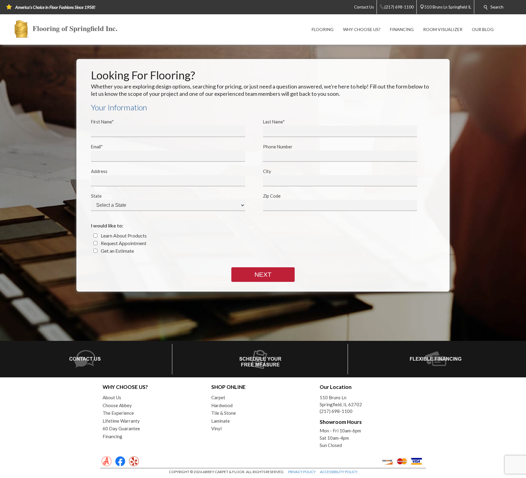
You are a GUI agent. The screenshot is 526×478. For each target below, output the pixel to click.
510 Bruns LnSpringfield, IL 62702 (341, 401)
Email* (97, 146)
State (96, 196)
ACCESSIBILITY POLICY (338, 471)
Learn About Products (123, 235)
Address (99, 171)
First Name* (102, 121)
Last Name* (274, 121)
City (267, 171)
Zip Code (272, 196)
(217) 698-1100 (336, 411)
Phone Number (278, 146)
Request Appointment (123, 243)
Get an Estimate (117, 251)
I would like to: (107, 225)
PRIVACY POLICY (302, 471)
